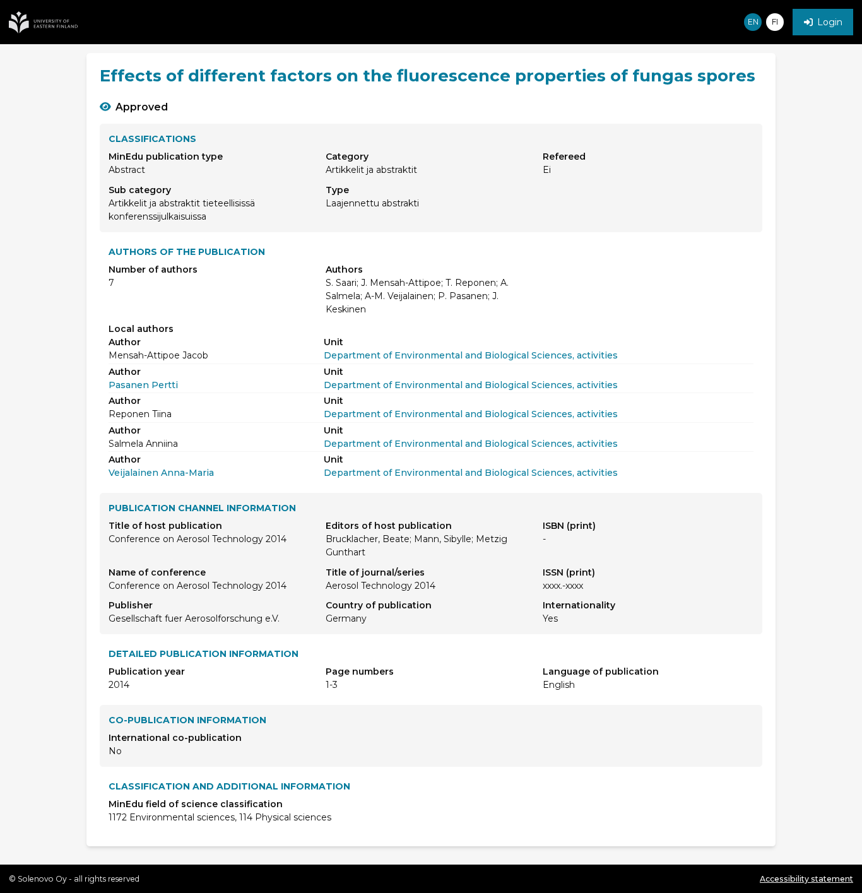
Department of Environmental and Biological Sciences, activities (471, 355)
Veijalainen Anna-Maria (161, 472)
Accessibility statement (806, 879)
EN (753, 22)
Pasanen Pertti (143, 385)
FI (775, 22)
